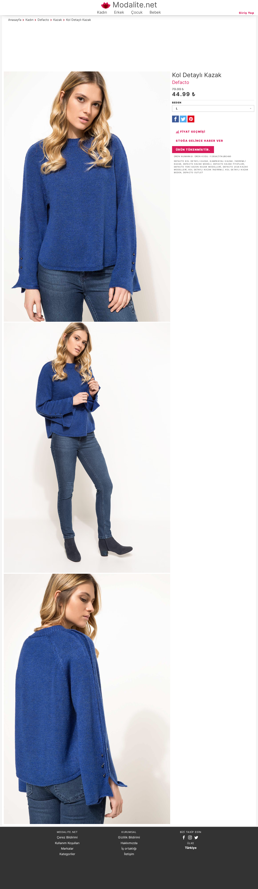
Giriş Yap (246, 12)
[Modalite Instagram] (190, 838)
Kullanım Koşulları (67, 843)
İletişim (129, 854)
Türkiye (191, 848)
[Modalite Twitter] (197, 838)
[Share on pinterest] (191, 119)
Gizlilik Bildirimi (129, 837)
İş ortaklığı (129, 848)
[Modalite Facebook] (184, 838)
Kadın (102, 12)
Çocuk (137, 12)
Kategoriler (67, 854)
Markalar (67, 848)
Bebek (155, 12)
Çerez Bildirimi (67, 837)
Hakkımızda (129, 843)
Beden (176, 102)
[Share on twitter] (183, 119)
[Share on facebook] (175, 119)
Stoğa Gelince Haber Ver (199, 140)
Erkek (119, 12)
